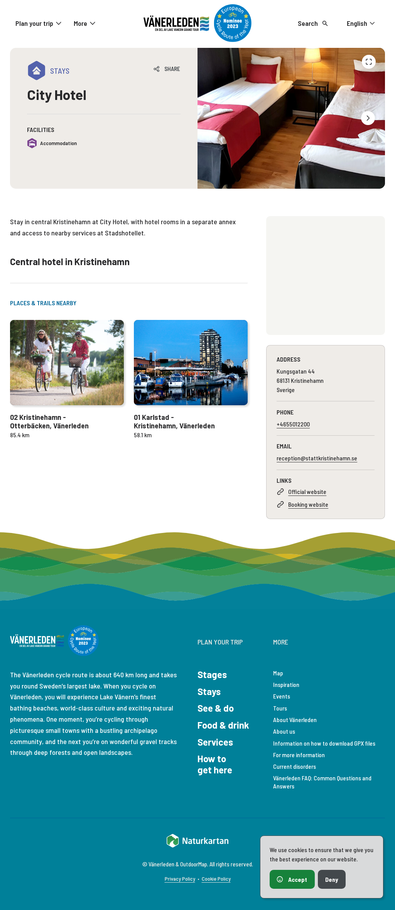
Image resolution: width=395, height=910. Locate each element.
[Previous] (369, 62)
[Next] (368, 118)
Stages (212, 674)
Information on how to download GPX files (324, 743)
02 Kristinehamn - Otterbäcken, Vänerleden (49, 421)
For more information (299, 754)
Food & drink (223, 725)
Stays (209, 691)
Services (215, 742)
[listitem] (291, 118)
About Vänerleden (295, 719)
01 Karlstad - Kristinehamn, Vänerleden (174, 421)
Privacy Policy (180, 878)
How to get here (215, 764)
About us (284, 731)
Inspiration (286, 684)
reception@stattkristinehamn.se (317, 458)
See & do (216, 708)
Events (281, 696)
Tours (280, 708)
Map (278, 673)
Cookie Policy (216, 878)
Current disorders (294, 766)
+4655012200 (293, 424)
